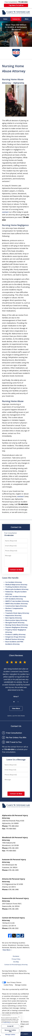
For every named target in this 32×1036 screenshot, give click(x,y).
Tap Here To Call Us (16, 5)
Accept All (10, 1026)
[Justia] (22, 935)
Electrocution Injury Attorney (16, 620)
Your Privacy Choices (14, 982)
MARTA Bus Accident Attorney (16, 604)
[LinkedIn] (18, 935)
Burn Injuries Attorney (13, 618)
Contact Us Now (16, 570)
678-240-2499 (13, 870)
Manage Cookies (21, 985)
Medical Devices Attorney (14, 639)
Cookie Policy (8, 985)
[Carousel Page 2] (18, 702)
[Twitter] (14, 935)
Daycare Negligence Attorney (16, 627)
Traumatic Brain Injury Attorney (17, 613)
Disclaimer (16, 956)
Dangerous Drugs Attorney (15, 637)
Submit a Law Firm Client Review (16, 716)
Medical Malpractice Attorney (16, 585)
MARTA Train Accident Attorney (17, 601)
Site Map (16, 962)
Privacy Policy (16, 959)
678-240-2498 (13, 889)
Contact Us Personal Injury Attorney (16, 964)
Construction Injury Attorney (16, 606)
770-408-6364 (13, 826)
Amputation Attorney (13, 615)
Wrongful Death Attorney (14, 623)
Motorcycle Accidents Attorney (16, 589)
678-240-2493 (13, 848)
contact (20, 496)
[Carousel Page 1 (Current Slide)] (14, 702)
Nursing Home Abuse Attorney (16, 625)
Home (5, 19)
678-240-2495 (13, 909)
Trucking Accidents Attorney (15, 587)
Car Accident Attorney (13, 582)
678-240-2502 (13, 928)
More (26, 19)
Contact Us (16, 19)
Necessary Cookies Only (10, 1030)
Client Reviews (16, 655)
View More (16, 708)
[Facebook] (10, 935)
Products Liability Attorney (15, 634)
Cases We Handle (10, 577)
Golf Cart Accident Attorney (15, 596)
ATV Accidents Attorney (14, 599)
